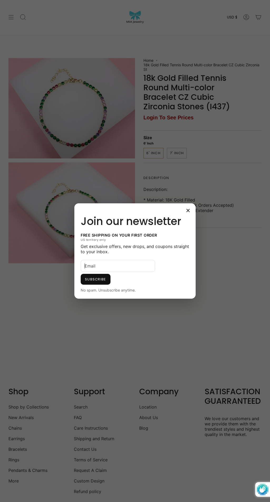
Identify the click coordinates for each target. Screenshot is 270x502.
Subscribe (95, 279)
